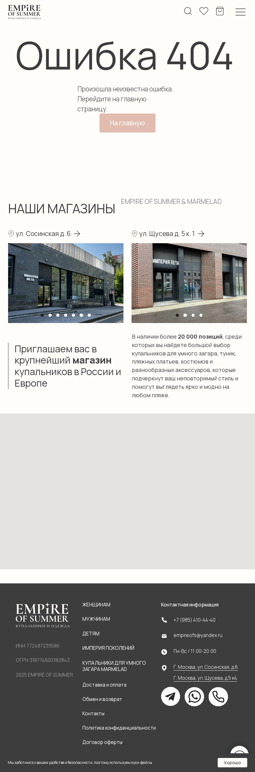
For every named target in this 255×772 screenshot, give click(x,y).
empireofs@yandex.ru (198, 635)
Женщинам (96, 604)
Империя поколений (108, 648)
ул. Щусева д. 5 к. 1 (167, 233)
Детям (91, 633)
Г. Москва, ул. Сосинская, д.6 (206, 667)
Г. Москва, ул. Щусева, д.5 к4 (205, 678)
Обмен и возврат (102, 699)
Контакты (93, 713)
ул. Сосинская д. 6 (43, 233)
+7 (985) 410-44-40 (195, 620)
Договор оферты (102, 742)
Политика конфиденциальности (119, 728)
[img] (25, 12)
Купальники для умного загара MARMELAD (114, 666)
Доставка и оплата (104, 685)
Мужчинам (96, 619)
